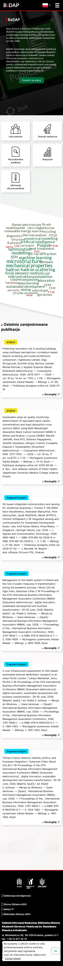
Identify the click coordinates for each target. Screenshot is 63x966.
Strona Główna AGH (15, 904)
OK (55, 951)
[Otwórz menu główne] (57, 5)
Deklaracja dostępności (17, 895)
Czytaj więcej (13, 958)
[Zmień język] (47, 5)
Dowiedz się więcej (31, 80)
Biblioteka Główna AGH (16, 914)
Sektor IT (8, 909)
